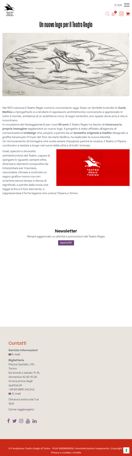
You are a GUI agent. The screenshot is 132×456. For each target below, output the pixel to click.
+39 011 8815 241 (18, 390)
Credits (77, 452)
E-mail (16, 354)
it (115, 5)
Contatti (17, 343)
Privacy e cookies (61, 452)
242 (32, 390)
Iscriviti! (66, 243)
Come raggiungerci (21, 409)
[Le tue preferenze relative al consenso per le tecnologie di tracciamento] (126, 450)
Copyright (116, 448)
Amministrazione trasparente (92, 448)
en (120, 5)
